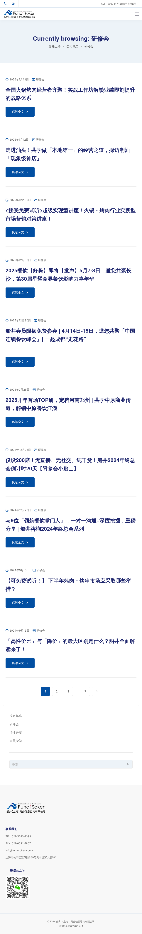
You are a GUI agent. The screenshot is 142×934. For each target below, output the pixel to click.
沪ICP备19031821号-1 (71, 926)
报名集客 (15, 716)
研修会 (40, 79)
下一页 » (96, 691)
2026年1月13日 (19, 79)
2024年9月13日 (19, 570)
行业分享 (15, 732)
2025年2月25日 (19, 389)
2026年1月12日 (19, 139)
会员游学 (15, 741)
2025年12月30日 (20, 200)
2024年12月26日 (20, 450)
